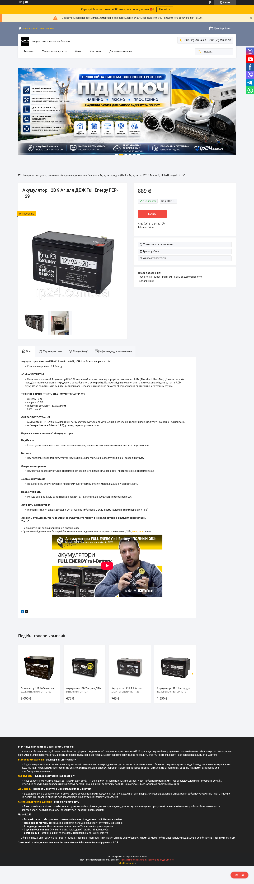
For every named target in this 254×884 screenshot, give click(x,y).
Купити (152, 214)
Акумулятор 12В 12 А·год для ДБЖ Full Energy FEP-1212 (173, 690)
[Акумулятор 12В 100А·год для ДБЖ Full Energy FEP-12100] (39, 666)
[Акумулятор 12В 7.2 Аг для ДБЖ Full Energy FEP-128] (129, 666)
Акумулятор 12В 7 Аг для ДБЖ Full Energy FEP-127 (83, 690)
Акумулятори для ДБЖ (113, 175)
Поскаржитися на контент (133, 860)
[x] (26, 612)
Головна (29, 51)
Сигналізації (25, 775)
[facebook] (22, 612)
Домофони (24, 788)
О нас (78, 51)
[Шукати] (199, 51)
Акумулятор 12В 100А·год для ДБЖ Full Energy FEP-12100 (38, 690)
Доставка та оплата (120, 51)
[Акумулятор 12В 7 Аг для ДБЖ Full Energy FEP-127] (84, 666)
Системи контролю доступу (35, 801)
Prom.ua (144, 857)
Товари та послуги (52, 51)
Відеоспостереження (31, 759)
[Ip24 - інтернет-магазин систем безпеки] (25, 41)
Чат (242, 875)
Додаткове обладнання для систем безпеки (71, 175)
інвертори (138, 531)
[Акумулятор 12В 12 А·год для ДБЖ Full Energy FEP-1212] (175, 666)
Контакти (95, 51)
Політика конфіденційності (161, 860)
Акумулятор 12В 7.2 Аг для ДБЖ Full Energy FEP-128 (126, 690)
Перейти (164, 9)
